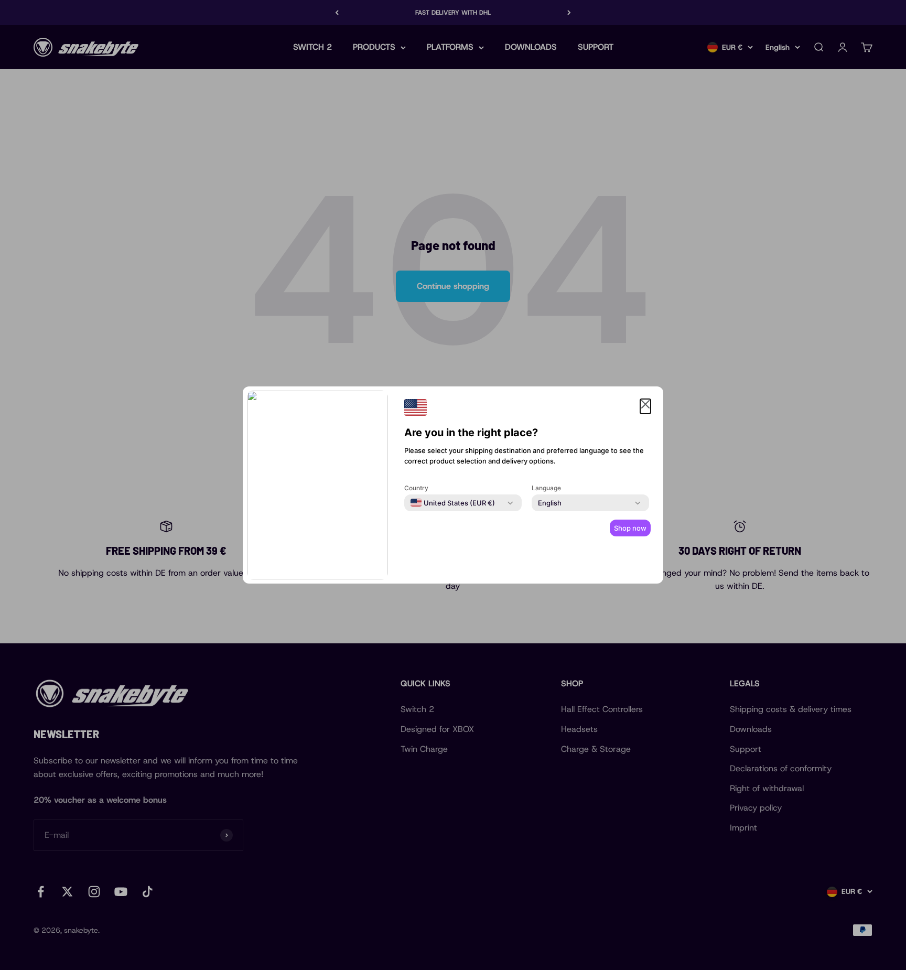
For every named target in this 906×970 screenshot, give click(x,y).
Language (546, 488)
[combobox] (453, 503)
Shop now (630, 528)
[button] (645, 406)
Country (416, 488)
